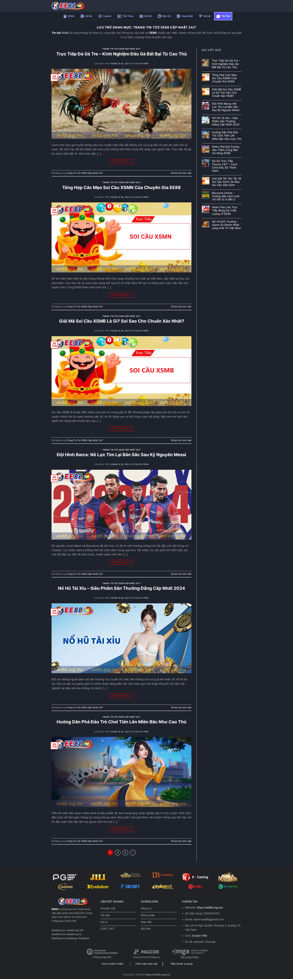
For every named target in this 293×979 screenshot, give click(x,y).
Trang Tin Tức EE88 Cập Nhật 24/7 (121, 49)
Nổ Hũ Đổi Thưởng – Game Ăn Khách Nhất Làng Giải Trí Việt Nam (226, 225)
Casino (107, 16)
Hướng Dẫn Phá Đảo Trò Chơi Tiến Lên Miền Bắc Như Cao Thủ (121, 721)
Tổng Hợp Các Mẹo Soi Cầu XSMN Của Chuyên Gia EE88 (121, 187)
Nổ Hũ (148, 16)
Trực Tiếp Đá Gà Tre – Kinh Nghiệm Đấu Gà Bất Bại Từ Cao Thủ (121, 53)
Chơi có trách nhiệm (113, 963)
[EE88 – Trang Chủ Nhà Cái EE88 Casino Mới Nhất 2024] (68, 6)
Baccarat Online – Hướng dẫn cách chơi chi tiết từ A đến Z (225, 196)
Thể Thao (127, 16)
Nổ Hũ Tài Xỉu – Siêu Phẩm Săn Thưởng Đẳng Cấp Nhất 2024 (121, 588)
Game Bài (187, 16)
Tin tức (56, 32)
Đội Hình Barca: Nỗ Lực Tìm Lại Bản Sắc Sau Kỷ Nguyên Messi (121, 454)
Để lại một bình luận (181, 173)
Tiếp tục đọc (121, 161)
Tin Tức (225, 16)
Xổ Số (88, 16)
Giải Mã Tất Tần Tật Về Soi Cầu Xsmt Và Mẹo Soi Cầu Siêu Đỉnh (226, 182)
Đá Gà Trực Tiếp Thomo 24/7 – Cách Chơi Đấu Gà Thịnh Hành (224, 165)
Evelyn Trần (141, 63)
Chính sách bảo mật (146, 963)
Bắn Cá (166, 16)
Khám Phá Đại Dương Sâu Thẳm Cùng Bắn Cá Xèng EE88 (225, 150)
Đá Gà (207, 16)
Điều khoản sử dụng (181, 963)
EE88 (71, 16)
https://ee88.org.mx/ (210, 907)
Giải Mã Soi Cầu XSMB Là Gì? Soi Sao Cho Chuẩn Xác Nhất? (121, 321)
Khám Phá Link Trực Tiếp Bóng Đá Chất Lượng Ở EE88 (224, 210)
